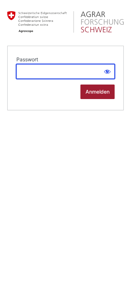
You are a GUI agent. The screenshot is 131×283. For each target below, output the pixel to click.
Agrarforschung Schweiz (65, 22)
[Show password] (107, 71)
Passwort (27, 59)
